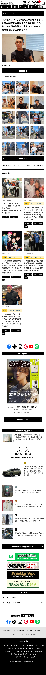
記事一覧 (28, 3)
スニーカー (23, 7)
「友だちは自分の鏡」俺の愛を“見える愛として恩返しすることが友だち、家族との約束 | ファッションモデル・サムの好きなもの (34, 265)
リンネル (21, 648)
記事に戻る (23, 71)
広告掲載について (36, 634)
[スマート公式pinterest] (26, 347)
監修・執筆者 (20, 630)
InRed (16, 645)
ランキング (33, 3)
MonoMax (24, 651)
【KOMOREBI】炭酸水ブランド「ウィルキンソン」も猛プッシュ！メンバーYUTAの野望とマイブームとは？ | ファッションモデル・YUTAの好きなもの (12, 267)
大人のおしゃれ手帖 (26, 645)
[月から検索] (23, 603)
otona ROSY (29, 648)
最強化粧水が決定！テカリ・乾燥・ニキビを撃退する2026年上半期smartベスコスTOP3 (29, 520)
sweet (37, 645)
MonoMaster (39, 651)
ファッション (5, 7)
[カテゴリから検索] (23, 597)
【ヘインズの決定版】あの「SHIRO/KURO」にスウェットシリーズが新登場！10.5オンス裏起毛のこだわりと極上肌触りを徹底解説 (29, 506)
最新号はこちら (23, 419)
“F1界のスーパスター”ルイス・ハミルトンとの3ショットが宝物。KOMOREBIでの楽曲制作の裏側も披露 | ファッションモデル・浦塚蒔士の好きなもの (34, 213)
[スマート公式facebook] (9, 347)
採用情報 (38, 630)
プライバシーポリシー (11, 634)
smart (31, 651)
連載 (26, 227)
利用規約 (24, 634)
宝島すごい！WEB (30, 654)
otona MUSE (9, 651)
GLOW (17, 651)
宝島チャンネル (7, 645)
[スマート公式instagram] (20, 347)
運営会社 (30, 630)
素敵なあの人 (12, 648)
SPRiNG (38, 648)
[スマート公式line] (37, 347)
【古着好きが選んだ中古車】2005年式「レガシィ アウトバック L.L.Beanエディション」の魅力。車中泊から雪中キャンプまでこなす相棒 (29, 534)
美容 (14, 7)
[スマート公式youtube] (31, 347)
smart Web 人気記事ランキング (23, 547)
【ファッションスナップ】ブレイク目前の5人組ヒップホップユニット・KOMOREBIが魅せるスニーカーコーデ (12, 208)
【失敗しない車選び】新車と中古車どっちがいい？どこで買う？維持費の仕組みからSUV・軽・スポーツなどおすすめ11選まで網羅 (33, 471)
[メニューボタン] (43, 2)
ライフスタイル (38, 223)
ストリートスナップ (38, 2)
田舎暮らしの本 (17, 654)
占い (32, 7)
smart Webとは (8, 630)
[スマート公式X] (14, 347)
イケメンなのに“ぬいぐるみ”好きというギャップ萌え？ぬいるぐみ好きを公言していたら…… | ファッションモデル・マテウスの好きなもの (11, 320)
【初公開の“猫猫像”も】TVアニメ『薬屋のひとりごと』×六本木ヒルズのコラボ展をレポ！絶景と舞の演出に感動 (29, 491)
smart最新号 (24, 3)
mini (42, 645)
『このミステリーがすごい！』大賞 (24, 657)
